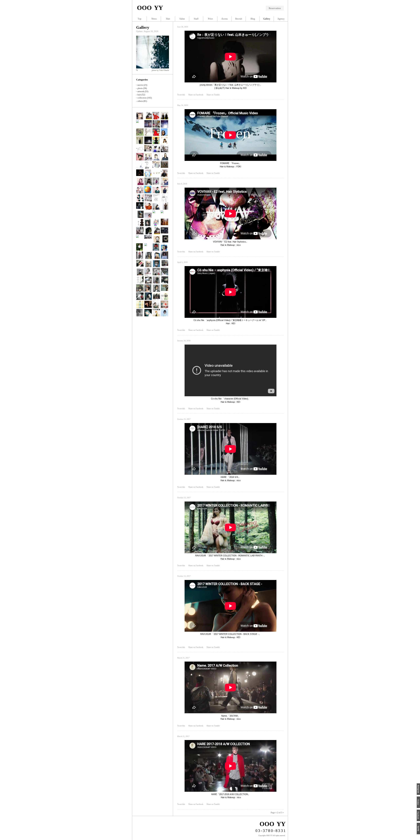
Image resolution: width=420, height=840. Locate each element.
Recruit (238, 19)
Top (139, 19)
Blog (253, 19)
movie (140, 85)
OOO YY (150, 7)
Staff (196, 19)
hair (139, 94)
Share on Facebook (195, 95)
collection (142, 98)
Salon (182, 19)
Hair (168, 19)
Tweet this (181, 95)
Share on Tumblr (213, 95)
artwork (140, 91)
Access (224, 19)
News (154, 19)
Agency (280, 19)
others (140, 101)
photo (140, 88)
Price (210, 19)
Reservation (275, 8)
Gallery (142, 27)
